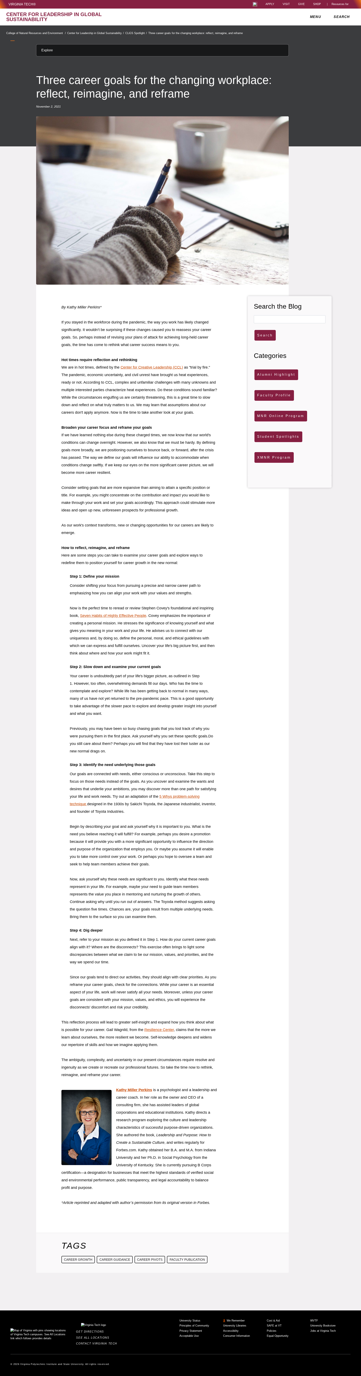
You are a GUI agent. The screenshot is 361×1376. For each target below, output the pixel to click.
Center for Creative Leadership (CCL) (152, 367)
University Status (189, 1320)
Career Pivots (150, 1259)
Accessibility (231, 1330)
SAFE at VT (274, 1325)
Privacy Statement (190, 1330)
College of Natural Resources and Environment (36, 33)
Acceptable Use (189, 1335)
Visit (286, 4)
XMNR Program (274, 457)
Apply (270, 4)
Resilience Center (159, 1030)
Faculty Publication (187, 1259)
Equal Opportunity (278, 1335)
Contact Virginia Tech (97, 1343)
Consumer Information (236, 1335)
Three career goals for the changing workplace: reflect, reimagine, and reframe (195, 33)
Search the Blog (278, 306)
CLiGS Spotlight (136, 33)
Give (301, 4)
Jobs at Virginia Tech (323, 1330)
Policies (271, 1330)
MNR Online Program (280, 416)
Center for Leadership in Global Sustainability (95, 33)
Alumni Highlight (276, 374)
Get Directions (91, 1331)
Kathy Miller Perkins (134, 1090)
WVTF (314, 1320)
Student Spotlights (278, 436)
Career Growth (78, 1259)
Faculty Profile (274, 395)
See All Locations (94, 1337)
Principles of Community (194, 1325)
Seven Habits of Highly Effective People (113, 616)
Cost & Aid (273, 1320)
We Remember (236, 1320)
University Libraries (234, 1325)
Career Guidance (114, 1259)
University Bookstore (323, 1325)
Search (265, 335)
